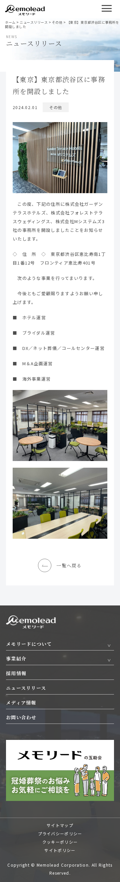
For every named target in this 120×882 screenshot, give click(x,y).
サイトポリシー (59, 850)
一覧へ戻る (69, 565)
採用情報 (16, 673)
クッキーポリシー (60, 842)
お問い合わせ (21, 717)
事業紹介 (16, 658)
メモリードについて (29, 643)
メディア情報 (21, 702)
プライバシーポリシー (60, 833)
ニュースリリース (26, 688)
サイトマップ (60, 825)
